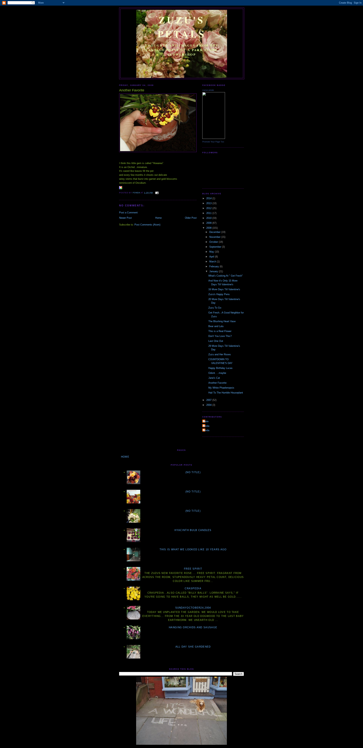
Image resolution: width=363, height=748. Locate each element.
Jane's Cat (214, 377)
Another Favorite (217, 382)
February (214, 266)
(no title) (193, 472)
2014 (209, 198)
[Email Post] (157, 193)
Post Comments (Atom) (147, 224)
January (214, 271)
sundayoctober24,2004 (193, 607)
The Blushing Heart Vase (222, 321)
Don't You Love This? (220, 336)
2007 (209, 400)
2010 (209, 218)
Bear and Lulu (215, 326)
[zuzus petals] (213, 138)
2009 (209, 223)
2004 (209, 405)
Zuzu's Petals (181, 27)
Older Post (191, 217)
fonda (206, 426)
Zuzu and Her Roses (219, 354)
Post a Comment (128, 212)
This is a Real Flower (219, 331)
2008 (209, 227)
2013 (209, 203)
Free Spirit (193, 568)
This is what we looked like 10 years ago (193, 549)
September (215, 246)
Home (158, 217)
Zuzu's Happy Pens (219, 294)
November (215, 237)
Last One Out (215, 341)
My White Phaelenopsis (221, 387)
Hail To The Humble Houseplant (225, 392)
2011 (209, 213)
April (212, 256)
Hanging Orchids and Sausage (193, 627)
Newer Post (125, 217)
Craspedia (193, 588)
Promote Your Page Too (213, 142)
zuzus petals (208, 90)
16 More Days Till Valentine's (224, 289)
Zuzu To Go (214, 307)
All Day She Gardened (193, 646)
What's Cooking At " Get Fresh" (225, 275)
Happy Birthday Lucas (220, 368)
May (212, 251)
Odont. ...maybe (217, 373)
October (214, 241)
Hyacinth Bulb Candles (193, 530)
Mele (206, 421)
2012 (209, 208)
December (215, 232)
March (213, 261)
